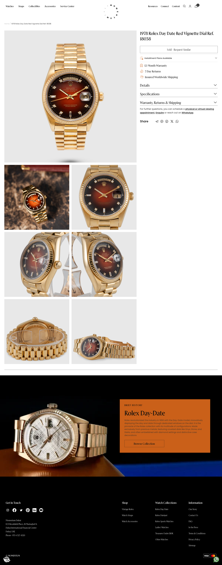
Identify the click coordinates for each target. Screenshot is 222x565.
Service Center (67, 6)
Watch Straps (127, 515)
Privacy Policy (194, 539)
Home (6, 24)
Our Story (193, 509)
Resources (153, 6)
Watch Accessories (130, 521)
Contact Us (193, 515)
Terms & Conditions (197, 533)
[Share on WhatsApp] (177, 121)
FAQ (190, 521)
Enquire (160, 112)
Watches (10, 6)
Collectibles (34, 6)
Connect (165, 6)
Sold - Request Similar (179, 49)
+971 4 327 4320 (18, 535)
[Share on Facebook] (166, 121)
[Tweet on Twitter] (157, 121)
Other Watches (161, 539)
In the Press (193, 527)
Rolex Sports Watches (164, 521)
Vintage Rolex (128, 509)
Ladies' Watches (162, 527)
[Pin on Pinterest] (161, 121)
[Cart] (196, 6)
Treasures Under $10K (164, 533)
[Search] (184, 6)
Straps (21, 6)
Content (176, 6)
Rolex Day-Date (161, 509)
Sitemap (192, 545)
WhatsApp (187, 112)
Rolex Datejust (161, 515)
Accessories (50, 6)
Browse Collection (144, 443)
